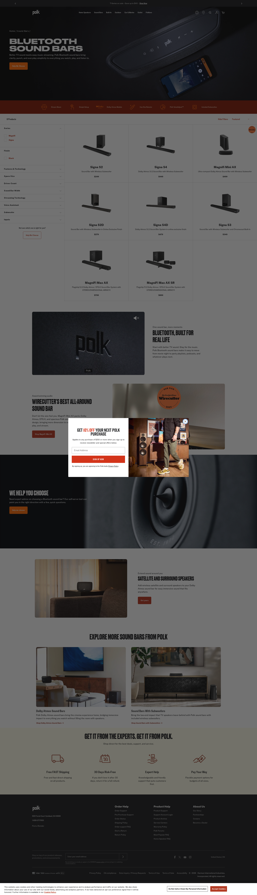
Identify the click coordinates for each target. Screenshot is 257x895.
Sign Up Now (98, 459)
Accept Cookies (219, 889)
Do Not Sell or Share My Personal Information (188, 889)
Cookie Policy (50, 892)
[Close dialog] (185, 421)
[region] (128, 889)
